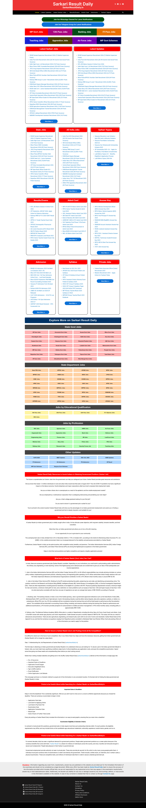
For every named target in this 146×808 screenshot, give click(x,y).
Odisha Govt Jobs (61, 350)
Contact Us (106, 774)
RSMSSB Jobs (109, 392)
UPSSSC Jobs (109, 401)
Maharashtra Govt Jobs (109, 345)
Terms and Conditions (82, 793)
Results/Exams (75, 12)
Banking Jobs (84, 32)
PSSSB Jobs (60, 392)
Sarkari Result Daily (73, 3)
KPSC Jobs (109, 383)
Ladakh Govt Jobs (85, 345)
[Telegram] (118, 4)
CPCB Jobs (109, 374)
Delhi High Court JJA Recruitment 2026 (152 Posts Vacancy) (48, 64)
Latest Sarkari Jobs (49, 49)
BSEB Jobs (61, 374)
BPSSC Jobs (36, 374)
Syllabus (73, 262)
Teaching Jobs (36, 40)
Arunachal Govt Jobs (61, 332)
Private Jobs (105, 262)
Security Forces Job (85, 446)
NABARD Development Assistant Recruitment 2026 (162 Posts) (48, 115)
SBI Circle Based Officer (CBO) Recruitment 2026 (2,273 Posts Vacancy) (72, 145)
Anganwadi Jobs (36, 433)
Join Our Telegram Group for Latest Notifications (73, 25)
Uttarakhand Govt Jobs (61, 358)
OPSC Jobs (36, 392)
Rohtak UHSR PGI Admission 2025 (41, 288)
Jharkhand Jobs (36, 345)
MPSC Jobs (109, 388)
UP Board (109, 462)
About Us (78, 784)
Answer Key (105, 200)
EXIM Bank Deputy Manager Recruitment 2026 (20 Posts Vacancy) (49, 84)
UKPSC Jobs (85, 396)
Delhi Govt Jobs (85, 336)
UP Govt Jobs (37, 358)
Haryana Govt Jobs (60, 341)
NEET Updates (61, 457)
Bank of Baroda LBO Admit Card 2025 (74, 218)
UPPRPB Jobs (37, 401)
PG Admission (85, 462)
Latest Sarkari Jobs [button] (59, 12)
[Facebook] (123, 4)
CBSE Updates (109, 457)
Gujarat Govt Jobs (36, 341)
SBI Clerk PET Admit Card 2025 (72, 215)
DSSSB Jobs (60, 379)
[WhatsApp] (120, 4)
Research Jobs (61, 446)
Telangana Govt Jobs (61, 354)
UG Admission (61, 462)
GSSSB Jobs (85, 379)
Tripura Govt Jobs (85, 354)
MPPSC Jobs (85, 388)
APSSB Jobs (85, 370)
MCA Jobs (36, 417)
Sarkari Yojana (106, 12)
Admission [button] (94, 12)
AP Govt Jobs (37, 332)
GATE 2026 (36, 457)
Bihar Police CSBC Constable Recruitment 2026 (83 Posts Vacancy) (50, 66)
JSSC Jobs (85, 383)
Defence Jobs (109, 433)
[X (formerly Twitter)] (115, 4)
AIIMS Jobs (85, 428)
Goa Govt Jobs (109, 336)
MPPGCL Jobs (61, 388)
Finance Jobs (61, 437)
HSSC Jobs (61, 383)
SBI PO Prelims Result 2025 (39, 231)
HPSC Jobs (36, 383)
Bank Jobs (85, 433)
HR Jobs (85, 437)
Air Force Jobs (85, 40)
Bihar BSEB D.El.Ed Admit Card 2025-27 (74, 231)
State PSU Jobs (36, 370)
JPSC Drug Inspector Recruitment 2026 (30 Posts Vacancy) (47, 68)
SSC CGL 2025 (85, 457)
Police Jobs (85, 441)
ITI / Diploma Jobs (109, 412)
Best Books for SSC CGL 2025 (71, 268)
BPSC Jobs (109, 370)
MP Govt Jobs (36, 32)
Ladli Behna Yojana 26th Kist (103, 158)
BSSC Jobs (85, 374)
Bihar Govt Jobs (109, 332)
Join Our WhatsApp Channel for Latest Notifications (73, 19)
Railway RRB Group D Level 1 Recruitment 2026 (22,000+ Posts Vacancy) (72, 152)
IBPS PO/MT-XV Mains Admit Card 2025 (75, 206)
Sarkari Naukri (54, 744)
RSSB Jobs (36, 396)
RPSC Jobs (85, 392)
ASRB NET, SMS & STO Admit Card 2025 (75, 220)
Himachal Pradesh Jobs (85, 341)
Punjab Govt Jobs (109, 350)
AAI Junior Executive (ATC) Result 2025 (42, 229)
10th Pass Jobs (60, 412)
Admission (41, 262)
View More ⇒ (49, 121)
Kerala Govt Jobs (61, 345)
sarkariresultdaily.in (71, 642)
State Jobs (41, 130)
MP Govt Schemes (109, 40)
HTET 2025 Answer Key (102, 247)
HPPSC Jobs (109, 379)
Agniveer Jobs (61, 428)
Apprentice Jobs (60, 40)
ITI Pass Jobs (109, 32)
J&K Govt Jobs (109, 341)
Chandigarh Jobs (37, 336)
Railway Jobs (36, 446)
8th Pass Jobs (36, 412)
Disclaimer (78, 788)
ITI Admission (36, 462)
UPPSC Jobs (60, 401)
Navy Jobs (61, 441)
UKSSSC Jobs (109, 396)
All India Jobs (73, 130)
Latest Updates (46, 12)
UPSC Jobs (85, 401)
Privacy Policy (79, 790)
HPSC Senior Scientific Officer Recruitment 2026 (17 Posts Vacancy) (50, 102)
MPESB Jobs (36, 388)
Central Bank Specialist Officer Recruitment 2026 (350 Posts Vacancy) (50, 95)
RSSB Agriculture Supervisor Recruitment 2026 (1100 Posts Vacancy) (50, 106)
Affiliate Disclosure (81, 795)
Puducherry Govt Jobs (85, 350)
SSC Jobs (36, 428)
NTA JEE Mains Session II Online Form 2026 (91, 64)
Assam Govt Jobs (85, 332)
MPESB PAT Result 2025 (38, 233)
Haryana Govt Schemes (61, 466)
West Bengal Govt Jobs (85, 358)
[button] (67, 12)
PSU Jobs (109, 441)
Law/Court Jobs (109, 437)
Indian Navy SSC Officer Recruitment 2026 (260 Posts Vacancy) (49, 86)
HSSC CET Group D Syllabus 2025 (73, 284)
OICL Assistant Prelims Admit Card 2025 (75, 213)
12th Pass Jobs (60, 32)
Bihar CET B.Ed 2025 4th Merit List (41, 273)
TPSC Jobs (61, 396)
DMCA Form (79, 797)
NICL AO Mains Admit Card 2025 (72, 233)
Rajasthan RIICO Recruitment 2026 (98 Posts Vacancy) (46, 104)
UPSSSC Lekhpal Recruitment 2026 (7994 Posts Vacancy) (47, 113)
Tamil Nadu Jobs (109, 354)
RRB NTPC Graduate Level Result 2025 (42, 235)
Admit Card (85, 12)
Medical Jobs (36, 441)
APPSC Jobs (60, 370)
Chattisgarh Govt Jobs (60, 336)
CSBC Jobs (36, 379)
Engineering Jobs (36, 437)
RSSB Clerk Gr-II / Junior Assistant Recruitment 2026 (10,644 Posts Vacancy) (41, 161)
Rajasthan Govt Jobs (37, 354)
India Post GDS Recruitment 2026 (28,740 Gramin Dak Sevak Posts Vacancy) (73, 138)
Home (37, 12)
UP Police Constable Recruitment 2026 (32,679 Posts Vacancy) (48, 93)
